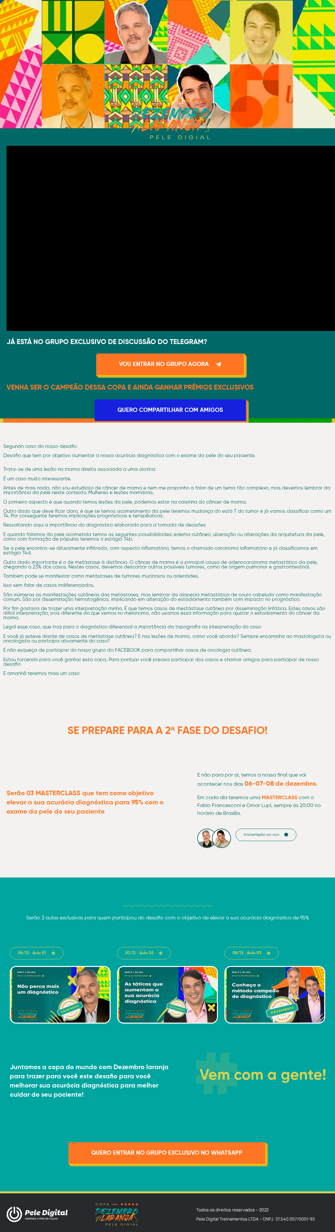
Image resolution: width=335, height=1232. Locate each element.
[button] (266, 835)
